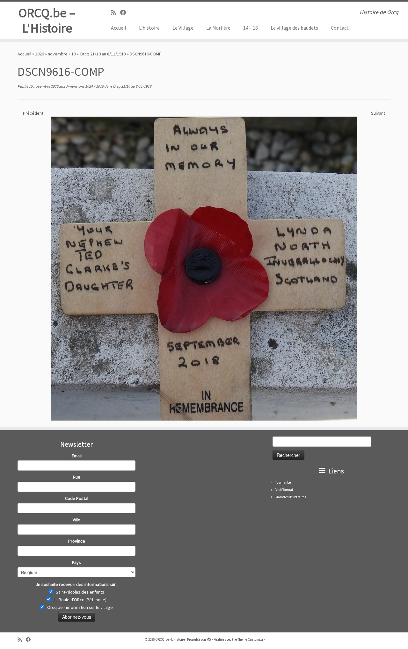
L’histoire (149, 28)
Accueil (118, 28)
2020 (39, 54)
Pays (76, 562)
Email (77, 455)
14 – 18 (250, 28)
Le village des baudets (294, 28)
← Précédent (30, 113)
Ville (76, 520)
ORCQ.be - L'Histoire (170, 639)
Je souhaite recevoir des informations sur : (77, 584)
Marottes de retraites (290, 497)
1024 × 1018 (94, 86)
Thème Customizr (250, 639)
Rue (76, 477)
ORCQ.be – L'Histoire (47, 20)
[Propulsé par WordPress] (209, 638)
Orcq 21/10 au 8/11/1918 (103, 54)
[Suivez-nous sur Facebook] (125, 12)
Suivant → (380, 113)
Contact (340, 28)
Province (76, 541)
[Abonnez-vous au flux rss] (115, 12)
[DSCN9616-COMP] (204, 268)
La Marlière (218, 28)
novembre (58, 54)
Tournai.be (283, 482)
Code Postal (76, 498)
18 (73, 54)
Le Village (182, 28)
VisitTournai (284, 489)
